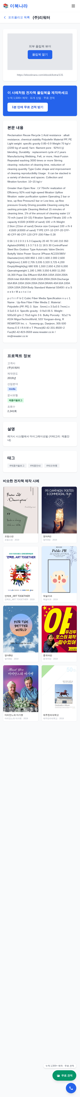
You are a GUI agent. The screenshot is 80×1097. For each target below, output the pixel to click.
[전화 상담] (71, 1088)
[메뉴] (73, 6)
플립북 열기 (40, 54)
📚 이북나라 (15, 5)
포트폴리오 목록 (19, 17)
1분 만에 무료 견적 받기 (27, 107)
